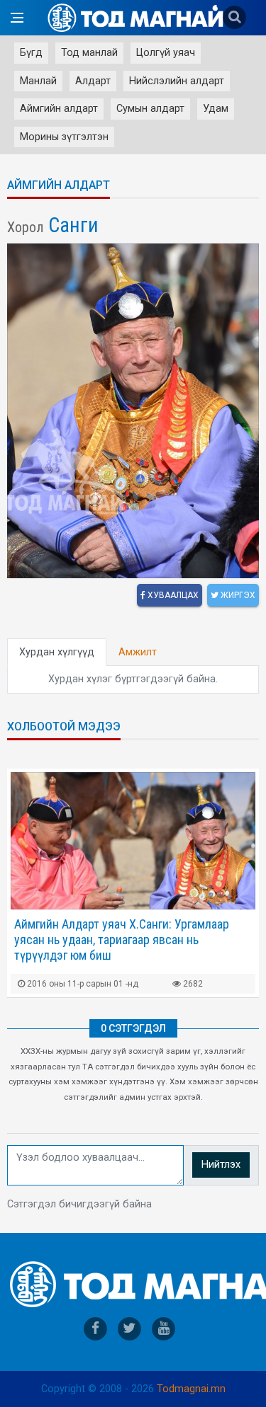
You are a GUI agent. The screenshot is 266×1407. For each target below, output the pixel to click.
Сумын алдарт (150, 109)
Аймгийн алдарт (59, 109)
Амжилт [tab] (137, 652)
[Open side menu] (17, 18)
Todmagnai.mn (191, 1389)
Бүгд (31, 53)
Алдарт (93, 81)
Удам (215, 109)
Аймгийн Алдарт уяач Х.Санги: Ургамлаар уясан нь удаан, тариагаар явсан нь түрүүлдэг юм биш (121, 940)
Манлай (38, 81)
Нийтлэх (220, 1165)
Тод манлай (89, 53)
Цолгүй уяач (165, 53)
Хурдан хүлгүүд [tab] (56, 652)
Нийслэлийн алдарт (176, 81)
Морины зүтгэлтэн (64, 137)
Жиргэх (236, 595)
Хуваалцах (172, 595)
